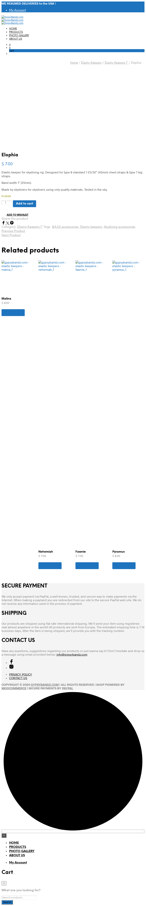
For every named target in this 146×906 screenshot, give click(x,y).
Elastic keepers (91, 227)
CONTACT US (18, 678)
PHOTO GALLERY (19, 35)
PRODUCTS (16, 32)
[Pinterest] (12, 223)
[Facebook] (4, 223)
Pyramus (118, 551)
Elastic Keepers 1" (116, 62)
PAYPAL (67, 688)
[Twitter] (8, 223)
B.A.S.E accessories (65, 227)
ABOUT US (15, 39)
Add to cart (13, 312)
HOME (13, 29)
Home (74, 62)
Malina (6, 298)
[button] (9, 44)
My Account (17, 10)
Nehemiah (45, 551)
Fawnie (80, 551)
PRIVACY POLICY (20, 674)
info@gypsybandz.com (71, 654)
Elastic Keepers (91, 62)
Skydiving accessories (119, 227)
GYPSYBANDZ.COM (45, 684)
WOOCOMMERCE (14, 688)
